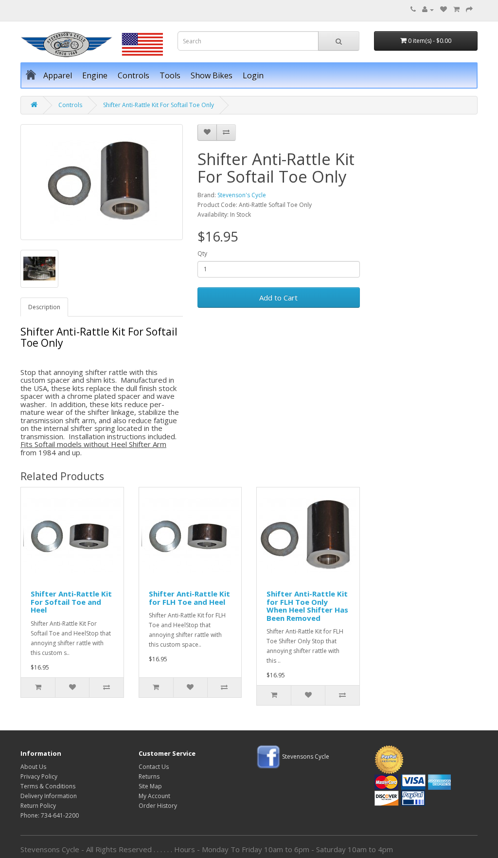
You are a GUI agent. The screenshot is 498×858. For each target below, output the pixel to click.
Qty (202, 253)
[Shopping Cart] (456, 9)
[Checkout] (469, 9)
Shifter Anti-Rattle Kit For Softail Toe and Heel (71, 602)
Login (253, 75)
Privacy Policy (38, 776)
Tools (170, 75)
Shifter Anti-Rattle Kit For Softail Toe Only (158, 105)
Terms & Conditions (47, 786)
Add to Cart (278, 297)
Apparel (57, 75)
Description (44, 307)
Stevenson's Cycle (241, 195)
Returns (149, 776)
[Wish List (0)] (443, 9)
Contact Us (154, 767)
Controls (133, 75)
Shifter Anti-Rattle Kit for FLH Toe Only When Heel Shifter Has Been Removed (307, 606)
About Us (33, 767)
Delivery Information (48, 796)
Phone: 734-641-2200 (49, 815)
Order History (158, 806)
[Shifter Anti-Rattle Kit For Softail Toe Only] (101, 182)
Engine (94, 75)
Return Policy (38, 806)
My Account (154, 796)
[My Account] (428, 9)
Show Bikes (211, 75)
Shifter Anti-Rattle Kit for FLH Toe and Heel (189, 598)
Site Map (150, 786)
